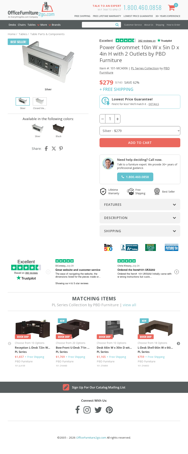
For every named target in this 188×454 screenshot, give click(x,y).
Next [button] (178, 344)
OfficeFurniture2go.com (91, 437)
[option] (22, 104)
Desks (12, 24)
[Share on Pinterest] (61, 148)
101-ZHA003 (143, 365)
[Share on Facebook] (46, 148)
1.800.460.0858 (143, 7)
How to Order (173, 24)
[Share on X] (53, 148)
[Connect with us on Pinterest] (109, 409)
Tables (32, 24)
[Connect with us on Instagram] (87, 409)
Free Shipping (82, 16)
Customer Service (133, 24)
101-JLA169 (20, 365)
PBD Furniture (24, 361)
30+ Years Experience (168, 16)
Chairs (22, 24)
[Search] (117, 24)
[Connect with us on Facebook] (77, 409)
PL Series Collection (145, 68)
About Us (148, 24)
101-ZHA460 (61, 365)
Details (154, 104)
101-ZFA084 (102, 365)
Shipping (160, 24)
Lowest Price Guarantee (138, 16)
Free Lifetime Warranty (107, 16)
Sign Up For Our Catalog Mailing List (98, 387)
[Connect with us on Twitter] (98, 409)
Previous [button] (9, 344)
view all (129, 304)
